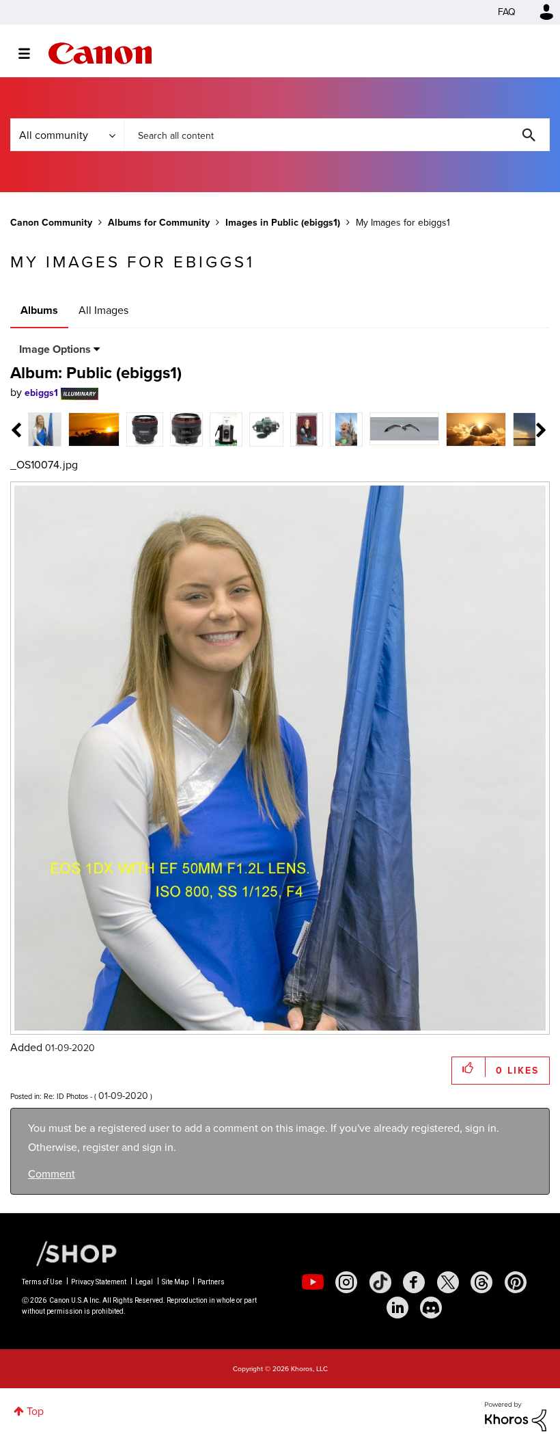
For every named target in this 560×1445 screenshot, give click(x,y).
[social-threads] (481, 1282)
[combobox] (337, 134)
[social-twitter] (448, 1282)
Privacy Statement (98, 1282)
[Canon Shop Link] (69, 1253)
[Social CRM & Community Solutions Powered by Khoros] (515, 1416)
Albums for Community (159, 222)
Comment (51, 1174)
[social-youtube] (313, 1282)
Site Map (175, 1282)
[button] (469, 1067)
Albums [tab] (39, 310)
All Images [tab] (103, 310)
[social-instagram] (346, 1282)
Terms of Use (42, 1282)
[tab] (45, 428)
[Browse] (31, 53)
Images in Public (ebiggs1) (282, 222)
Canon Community (100, 53)
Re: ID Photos (66, 1096)
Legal (144, 1282)
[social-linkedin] (397, 1307)
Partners (211, 1282)
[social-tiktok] (380, 1282)
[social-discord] (431, 1307)
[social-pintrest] (516, 1282)
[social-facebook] (414, 1282)
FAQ (507, 12)
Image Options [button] (55, 349)
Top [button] (35, 1411)
